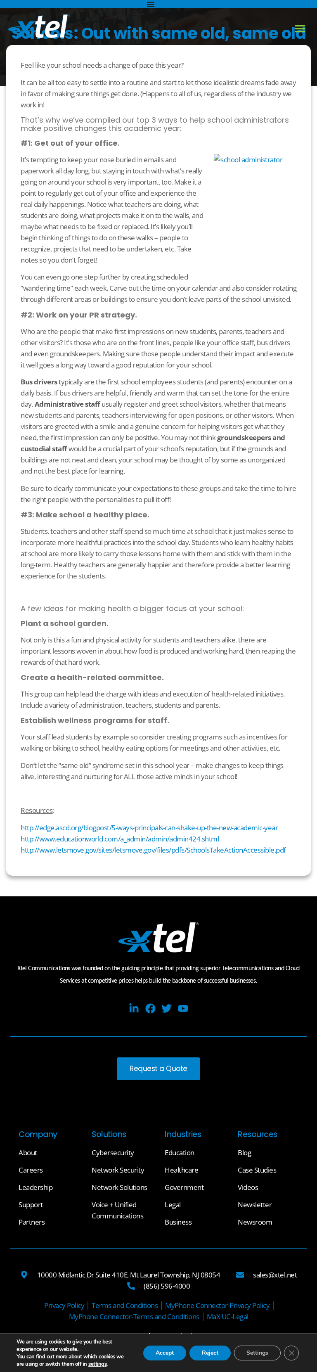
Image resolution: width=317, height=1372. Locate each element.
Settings (257, 1353)
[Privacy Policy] (64, 1305)
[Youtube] (183, 1008)
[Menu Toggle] (151, 4)
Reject (210, 1353)
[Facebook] (150, 1008)
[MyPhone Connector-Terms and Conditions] (134, 1316)
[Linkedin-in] (134, 1008)
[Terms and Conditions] (125, 1305)
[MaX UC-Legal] (228, 1316)
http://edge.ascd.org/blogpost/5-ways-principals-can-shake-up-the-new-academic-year (149, 827)
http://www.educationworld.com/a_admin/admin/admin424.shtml (120, 839)
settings (97, 1364)
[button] (300, 28)
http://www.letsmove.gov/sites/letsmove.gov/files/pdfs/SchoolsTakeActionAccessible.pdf (153, 850)
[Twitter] (166, 1008)
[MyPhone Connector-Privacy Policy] (217, 1305)
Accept (165, 1353)
